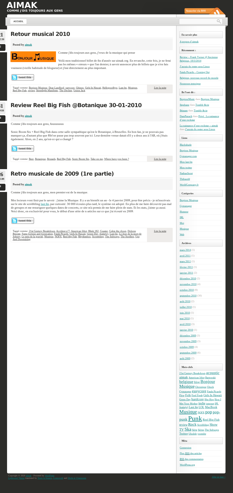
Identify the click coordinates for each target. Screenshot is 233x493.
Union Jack (79, 90)
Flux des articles (191, 453)
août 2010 (185, 301)
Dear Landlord (56, 87)
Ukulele (193, 434)
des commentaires (191, 459)
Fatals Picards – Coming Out (195, 72)
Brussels (51, 158)
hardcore (197, 399)
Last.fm (123, 87)
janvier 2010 (186, 329)
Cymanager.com (188, 156)
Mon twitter (186, 167)
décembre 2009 (188, 335)
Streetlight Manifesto (47, 90)
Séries (201, 430)
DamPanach (186, 116)
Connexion (185, 447)
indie (201, 403)
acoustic (213, 373)
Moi (182, 223)
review (31, 90)
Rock (192, 424)
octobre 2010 (187, 289)
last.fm (45, 204)
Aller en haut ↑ (218, 477)
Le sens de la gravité (32, 236)
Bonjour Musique (38, 87)
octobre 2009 (187, 347)
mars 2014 (185, 250)
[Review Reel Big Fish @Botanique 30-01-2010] (91, 105)
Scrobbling (98, 236)
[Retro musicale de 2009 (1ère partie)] (91, 174)
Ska (188, 429)
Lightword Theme (16, 478)
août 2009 (185, 358)
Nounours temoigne (190, 83)
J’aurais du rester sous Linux (195, 66)
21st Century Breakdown (42, 231)
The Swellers (127, 236)
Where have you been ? (116, 158)
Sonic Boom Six (80, 158)
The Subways (112, 236)
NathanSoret (186, 173)
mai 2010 (185, 318)
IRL (182, 217)
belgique (186, 382)
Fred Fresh (197, 395)
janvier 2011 (186, 272)
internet (210, 403)
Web (182, 234)
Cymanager (186, 206)
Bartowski (210, 377)
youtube (202, 434)
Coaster (104, 231)
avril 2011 (185, 255)
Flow (182, 395)
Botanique (40, 158)
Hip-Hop (209, 399)
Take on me (97, 158)
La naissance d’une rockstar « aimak (199, 125)
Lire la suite (160, 87)
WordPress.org (187, 464)
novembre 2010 (188, 284)
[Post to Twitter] (22, 79)
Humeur (184, 211)
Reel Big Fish (20, 90)
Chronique (200, 387)
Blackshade (186, 144)
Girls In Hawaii (93, 87)
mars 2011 (185, 261)
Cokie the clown (117, 231)
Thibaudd (185, 179)
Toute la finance (45, 478)
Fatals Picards (61, 233)
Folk (188, 395)
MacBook (211, 407)
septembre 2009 (188, 352)
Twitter (183, 433)
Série (194, 430)
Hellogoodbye (109, 87)
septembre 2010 (188, 295)
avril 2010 (185, 324)
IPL (217, 403)
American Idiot (79, 231)
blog (197, 382)
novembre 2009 (188, 341)
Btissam (184, 110)
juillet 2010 (186, 307)
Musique (132, 87)
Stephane (184, 104)
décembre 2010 (188, 278)
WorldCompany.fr (189, 184)
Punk (195, 418)
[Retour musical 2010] (91, 34)
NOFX (58, 236)
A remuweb (58, 478)
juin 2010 (185, 312)
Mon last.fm (186, 161)
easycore (70, 87)
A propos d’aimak (189, 41)
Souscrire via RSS (196, 10)
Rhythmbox (84, 236)
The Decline (65, 90)
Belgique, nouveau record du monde (199, 77)
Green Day (92, 233)
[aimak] (22, 5)
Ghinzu (80, 87)
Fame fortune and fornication (37, 233)
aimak (28, 44)
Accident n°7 (63, 231)
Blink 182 (93, 231)
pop (208, 411)
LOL (201, 407)
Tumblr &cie (202, 104)
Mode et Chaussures (77, 478)
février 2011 (186, 267)
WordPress (49, 475)
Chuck (210, 387)
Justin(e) (103, 233)
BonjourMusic (187, 99)
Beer (31, 158)
